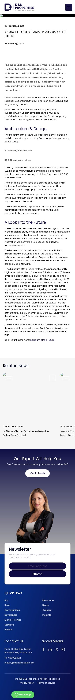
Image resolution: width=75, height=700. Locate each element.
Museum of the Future (42, 339)
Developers (11, 614)
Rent (7, 605)
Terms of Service (46, 683)
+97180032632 (13, 658)
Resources (48, 600)
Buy (7, 600)
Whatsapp (25, 694)
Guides (9, 629)
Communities (12, 610)
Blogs (45, 605)
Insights (46, 614)
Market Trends (13, 619)
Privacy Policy (27, 683)
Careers (46, 610)
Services (9, 624)
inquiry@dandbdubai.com (19, 663)
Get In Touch (37, 473)
